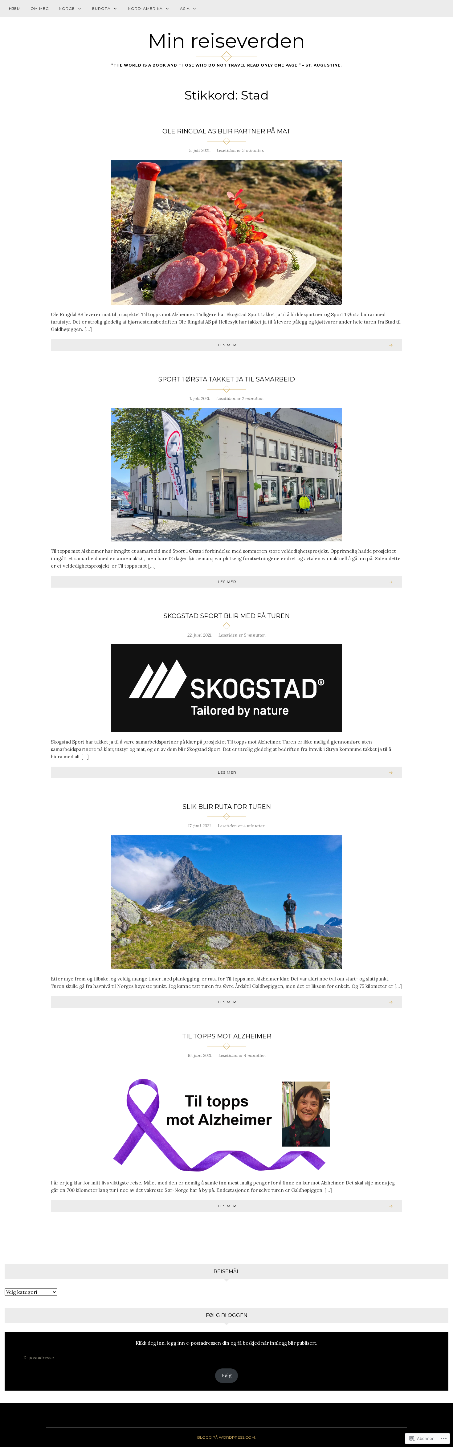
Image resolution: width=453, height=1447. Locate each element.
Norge (67, 8)
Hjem (15, 8)
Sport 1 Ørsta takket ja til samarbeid (226, 379)
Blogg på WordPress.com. (226, 1437)
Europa (101, 8)
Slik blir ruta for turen (226, 806)
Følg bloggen (226, 1315)
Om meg (40, 8)
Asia (185, 8)
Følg (226, 1375)
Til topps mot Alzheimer (226, 1036)
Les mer (227, 345)
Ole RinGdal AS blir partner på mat (226, 131)
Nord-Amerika (145, 8)
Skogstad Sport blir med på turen (226, 616)
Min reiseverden (226, 41)
